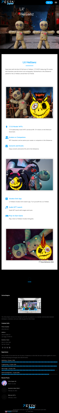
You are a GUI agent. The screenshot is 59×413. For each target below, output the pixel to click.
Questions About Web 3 (14, 388)
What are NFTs (12, 395)
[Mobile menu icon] (55, 2)
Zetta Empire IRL (12, 381)
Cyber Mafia (43, 409)
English (9, 411)
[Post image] (4, 383)
